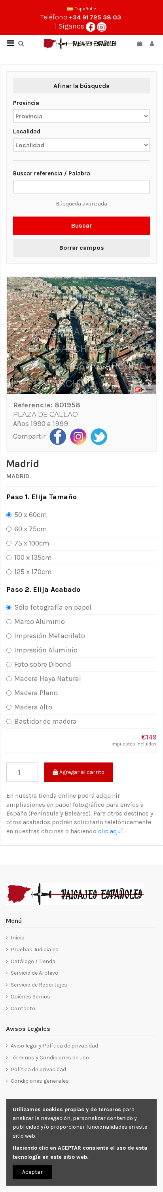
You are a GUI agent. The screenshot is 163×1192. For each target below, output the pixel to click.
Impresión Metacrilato (49, 635)
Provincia (26, 102)
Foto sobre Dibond (42, 664)
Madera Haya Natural (47, 678)
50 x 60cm (30, 514)
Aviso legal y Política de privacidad (54, 1045)
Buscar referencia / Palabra (51, 173)
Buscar (81, 225)
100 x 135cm (33, 557)
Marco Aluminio (39, 621)
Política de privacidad (38, 1069)
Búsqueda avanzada (81, 203)
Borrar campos (81, 247)
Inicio (18, 937)
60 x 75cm (30, 529)
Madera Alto (33, 707)
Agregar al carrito (81, 772)
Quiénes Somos (30, 996)
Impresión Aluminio (46, 650)
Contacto (23, 1008)
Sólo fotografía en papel (52, 607)
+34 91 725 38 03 (95, 17)
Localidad (26, 131)
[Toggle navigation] (10, 43)
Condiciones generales (40, 1081)
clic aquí (110, 831)
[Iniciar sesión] (152, 43)
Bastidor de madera (45, 721)
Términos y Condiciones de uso (50, 1057)
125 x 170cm (33, 571)
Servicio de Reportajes (39, 984)
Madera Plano (36, 692)
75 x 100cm (31, 543)
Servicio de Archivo (34, 973)
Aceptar (32, 1172)
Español (83, 8)
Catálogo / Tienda (33, 961)
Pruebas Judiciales (35, 949)
